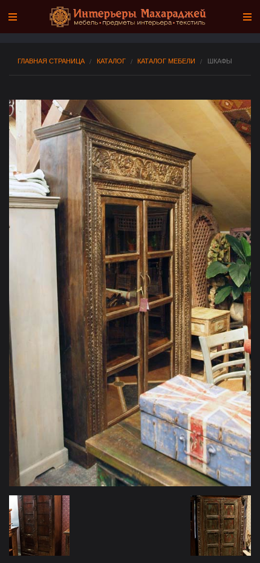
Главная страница (51, 60)
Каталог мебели (166, 60)
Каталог (111, 60)
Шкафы (219, 60)
